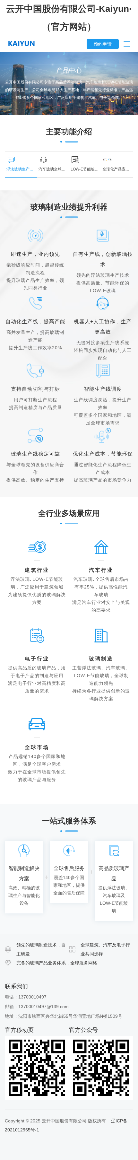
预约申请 (103, 44)
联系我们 (16, 986)
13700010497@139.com (43, 1006)
